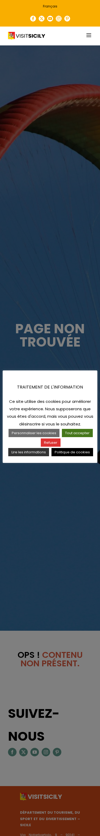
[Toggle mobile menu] (89, 35)
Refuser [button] (50, 442)
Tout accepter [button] (77, 433)
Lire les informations (28, 452)
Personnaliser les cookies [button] (34, 433)
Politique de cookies (72, 452)
